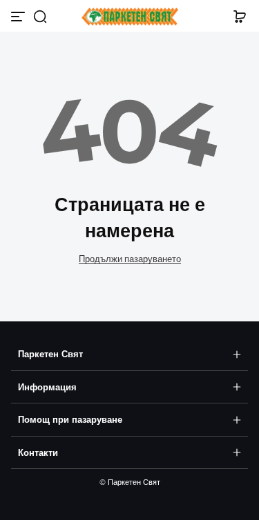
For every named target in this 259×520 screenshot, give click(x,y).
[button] (40, 16)
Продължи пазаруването (130, 259)
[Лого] (129, 17)
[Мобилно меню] (19, 16)
